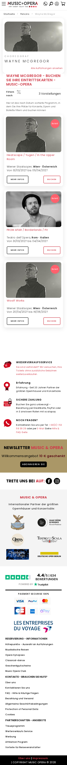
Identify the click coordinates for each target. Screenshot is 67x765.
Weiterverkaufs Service (19, 731)
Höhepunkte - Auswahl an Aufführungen (29, 644)
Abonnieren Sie (33, 464)
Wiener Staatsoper (19, 166)
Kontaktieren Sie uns (17, 687)
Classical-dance (15, 660)
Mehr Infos (17, 179)
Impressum (40, 758)
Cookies (10, 714)
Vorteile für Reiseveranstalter (22, 747)
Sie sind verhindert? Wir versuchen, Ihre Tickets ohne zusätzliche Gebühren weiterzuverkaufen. (39, 370)
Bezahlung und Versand (19, 698)
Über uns (10, 682)
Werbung (10, 736)
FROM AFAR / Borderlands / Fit (27, 230)
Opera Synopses (15, 654)
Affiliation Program (16, 741)
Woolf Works (15, 300)
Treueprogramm (15, 725)
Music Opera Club (15, 671)
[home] (23, 4)
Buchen (51, 179)
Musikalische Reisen (17, 649)
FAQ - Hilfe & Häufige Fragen (22, 693)
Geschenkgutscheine (18, 665)
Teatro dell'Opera (19, 237)
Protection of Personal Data (21, 709)
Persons (24, 14)
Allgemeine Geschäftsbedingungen (26, 703)
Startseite (9, 14)
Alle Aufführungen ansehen (47, 68)
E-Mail (40, 428)
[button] (57, 4)
